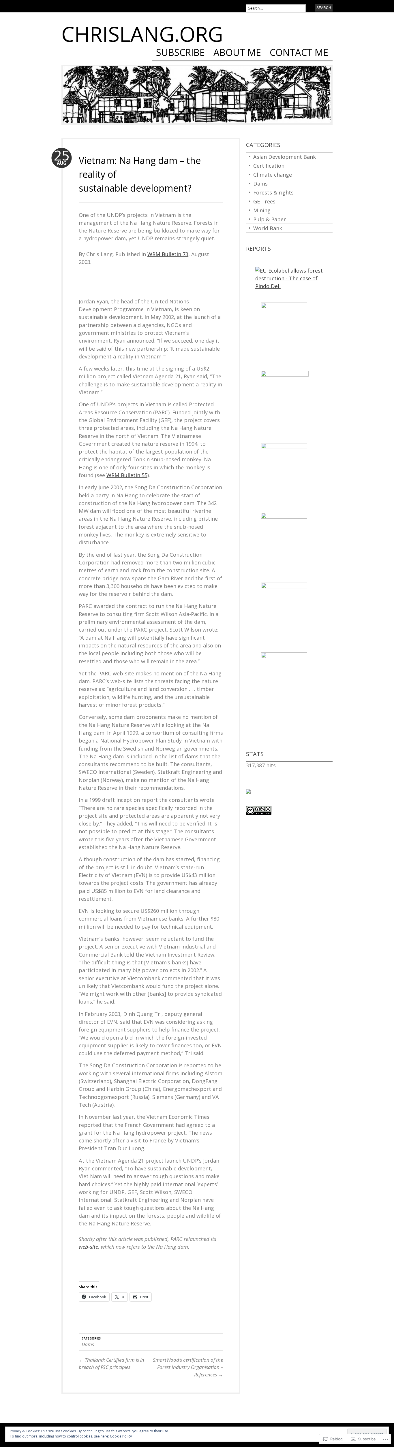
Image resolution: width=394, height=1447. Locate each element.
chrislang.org (142, 34)
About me (237, 53)
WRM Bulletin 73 (167, 254)
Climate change (272, 174)
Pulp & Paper (269, 219)
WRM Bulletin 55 (126, 475)
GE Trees (264, 201)
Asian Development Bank (284, 156)
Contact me (299, 53)
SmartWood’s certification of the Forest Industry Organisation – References (188, 1367)
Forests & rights (273, 192)
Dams (88, 1344)
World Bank (267, 228)
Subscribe (180, 53)
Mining (262, 210)
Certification (268, 165)
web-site (88, 1246)
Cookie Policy (121, 1436)
